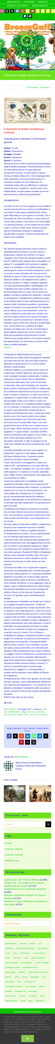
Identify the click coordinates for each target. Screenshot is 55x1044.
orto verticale (30, 986)
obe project (9, 982)
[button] (6, 794)
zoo (37, 714)
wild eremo (40, 1001)
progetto (8, 991)
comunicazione (39, 953)
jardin (17, 977)
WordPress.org (12, 861)
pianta (41, 986)
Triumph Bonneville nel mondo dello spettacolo (25, 889)
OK (27, 1038)
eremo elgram (26, 963)
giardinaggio (10, 972)
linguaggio (35, 977)
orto (19, 982)
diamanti (7, 714)
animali (32, 943)
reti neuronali (10, 996)
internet (8, 977)
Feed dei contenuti (13, 849)
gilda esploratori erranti (37, 972)
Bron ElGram (11, 709)
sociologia (33, 996)
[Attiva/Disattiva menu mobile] (49, 37)
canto (7, 953)
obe (44, 977)
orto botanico (29, 982)
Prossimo (45, 87)
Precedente (33, 87)
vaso (30, 1001)
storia (42, 996)
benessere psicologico (25, 948)
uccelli (26, 714)
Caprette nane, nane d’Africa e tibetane (21, 880)
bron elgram (43, 948)
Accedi (8, 843)
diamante (41, 712)
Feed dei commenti (14, 855)
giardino (22, 972)
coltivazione (25, 953)
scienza (22, 996)
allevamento (31, 712)
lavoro (25, 977)
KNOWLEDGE (14, 712)
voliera (32, 714)
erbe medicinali (11, 963)
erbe (26, 958)
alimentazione (10, 943)
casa (15, 953)
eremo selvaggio (42, 963)
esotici (14, 714)
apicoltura (9, 948)
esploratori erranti (30, 967)
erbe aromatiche (38, 958)
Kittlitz (20, 714)
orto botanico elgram (13, 986)
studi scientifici (11, 1001)
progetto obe (20, 991)
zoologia (43, 714)
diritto (7, 958)
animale (23, 943)
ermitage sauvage (12, 967)
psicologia (33, 991)
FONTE (7, 347)
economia (17, 958)
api (40, 943)
